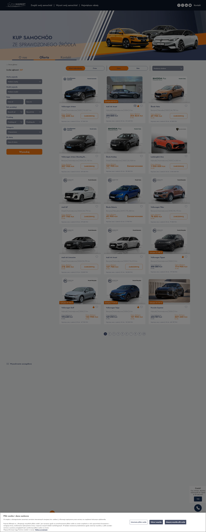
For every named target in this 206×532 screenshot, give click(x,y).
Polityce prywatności (41, 530)
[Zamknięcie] (202, 522)
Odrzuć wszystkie (156, 522)
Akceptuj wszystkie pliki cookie (175, 522)
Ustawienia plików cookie (138, 522)
